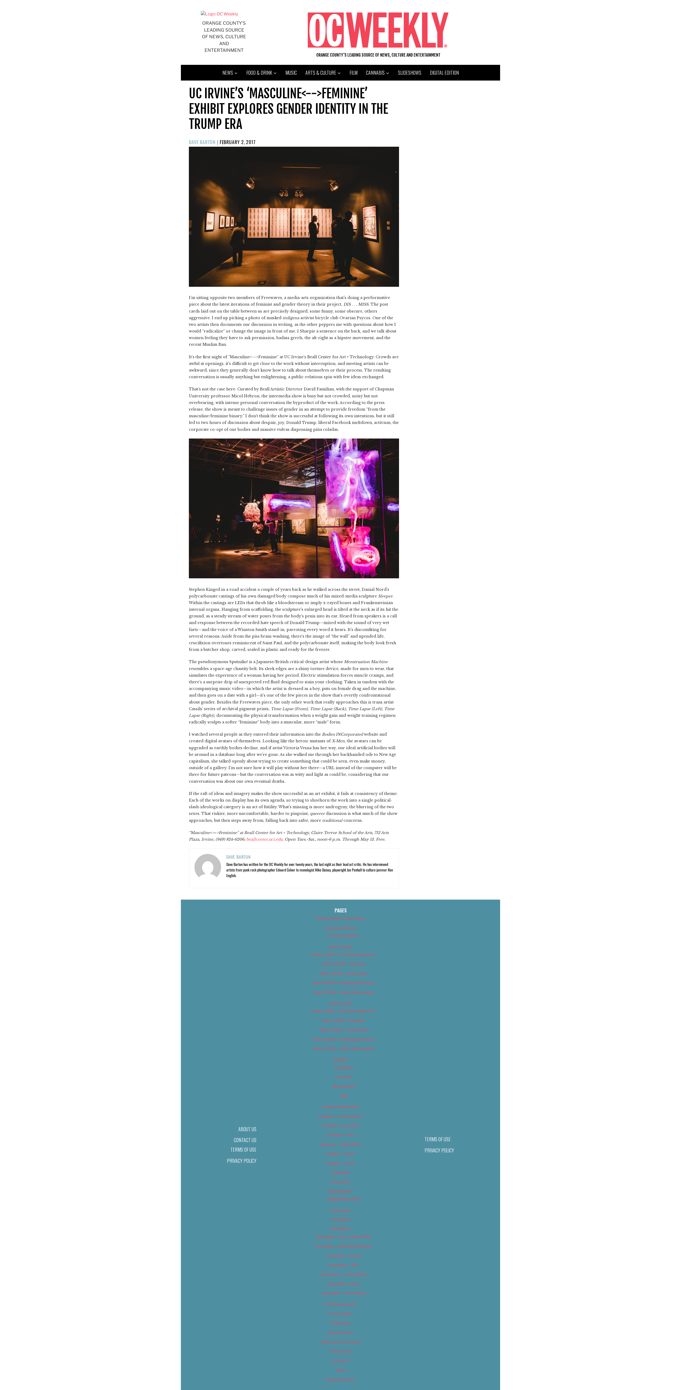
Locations (343, 1077)
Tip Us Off (340, 1360)
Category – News (340, 1163)
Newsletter (340, 1219)
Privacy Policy (241, 1160)
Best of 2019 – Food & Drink (344, 1029)
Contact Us (245, 1139)
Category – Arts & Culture (340, 1116)
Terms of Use (243, 1149)
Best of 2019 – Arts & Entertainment (344, 1011)
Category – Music (340, 1153)
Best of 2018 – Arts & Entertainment (344, 954)
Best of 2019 (341, 1003)
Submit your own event (340, 1342)
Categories (343, 1067)
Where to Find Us (340, 1379)
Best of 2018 (341, 947)
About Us (247, 1129)
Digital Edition (444, 72)
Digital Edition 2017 (343, 1199)
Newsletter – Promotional (344, 1293)
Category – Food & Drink (340, 1144)
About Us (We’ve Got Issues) (341, 918)
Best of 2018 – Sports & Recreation (344, 992)
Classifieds (340, 1172)
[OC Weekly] (219, 13)
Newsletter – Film (344, 1265)
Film (354, 72)
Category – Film (340, 1134)
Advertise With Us (340, 928)
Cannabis (375, 72)
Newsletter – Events (344, 1255)
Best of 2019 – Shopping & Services (343, 1039)
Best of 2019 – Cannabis (344, 1020)
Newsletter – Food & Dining (344, 1274)
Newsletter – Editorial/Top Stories (343, 1246)
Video (341, 1370)
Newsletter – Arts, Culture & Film (344, 1237)
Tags (344, 1095)
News (227, 72)
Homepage (340, 1210)
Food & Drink (259, 72)
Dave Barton (202, 141)
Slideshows (409, 72)
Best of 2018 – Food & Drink (344, 973)
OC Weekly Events (340, 1304)
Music (291, 72)
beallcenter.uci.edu (264, 839)
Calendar (340, 1059)
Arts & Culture (320, 72)
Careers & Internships (340, 1106)
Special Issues (341, 1332)
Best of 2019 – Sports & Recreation (344, 1048)
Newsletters (340, 1229)
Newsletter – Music (343, 1284)
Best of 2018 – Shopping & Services (343, 982)
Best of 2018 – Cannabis (344, 964)
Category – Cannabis (340, 1125)
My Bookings (344, 1086)
